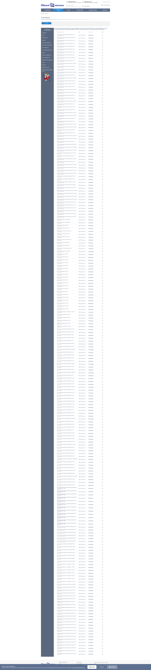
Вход (109, 1)
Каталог (46, 13)
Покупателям (79, 663)
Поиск (67, 5)
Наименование (60, 32)
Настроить (113, 666)
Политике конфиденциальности (78, 667)
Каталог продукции (63, 662)
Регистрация (105, 1)
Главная (42, 13)
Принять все (92, 666)
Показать (46, 23)
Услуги (60, 663)
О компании (79, 662)
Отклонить (101, 666)
